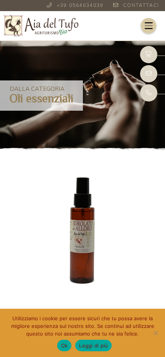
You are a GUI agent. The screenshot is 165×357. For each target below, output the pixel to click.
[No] (155, 333)
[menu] (148, 25)
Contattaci (141, 5)
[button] (148, 26)
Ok (64, 345)
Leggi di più (93, 345)
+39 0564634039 (80, 5)
